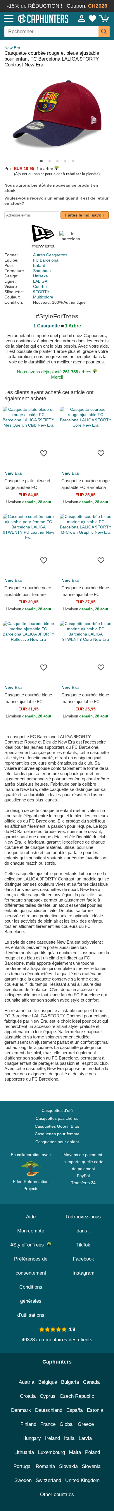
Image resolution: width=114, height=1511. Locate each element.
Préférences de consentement (30, 1266)
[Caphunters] (33, 18)
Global (67, 1424)
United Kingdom (82, 1480)
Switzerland (48, 1480)
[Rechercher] (104, 31)
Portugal (22, 1466)
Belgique (47, 1382)
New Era (12, 47)
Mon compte (30, 1231)
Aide (31, 1217)
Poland (92, 1452)
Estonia (95, 1410)
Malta (75, 1452)
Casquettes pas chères (57, 1118)
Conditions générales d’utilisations (30, 1301)
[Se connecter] (82, 18)
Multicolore (43, 297)
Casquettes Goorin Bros (57, 1126)
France (48, 1424)
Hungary (32, 1438)
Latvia (85, 1438)
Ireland (52, 1438)
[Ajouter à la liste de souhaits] (43, 453)
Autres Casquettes (50, 255)
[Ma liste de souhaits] (92, 18)
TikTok (83, 1245)
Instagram (83, 1273)
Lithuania (24, 1452)
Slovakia (68, 1466)
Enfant (39, 265)
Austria (26, 1382)
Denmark (21, 1410)
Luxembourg (51, 1452)
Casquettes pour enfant (57, 1141)
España (74, 1410)
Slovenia (91, 1466)
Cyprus (48, 1396)
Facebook (83, 1259)
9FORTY (41, 291)
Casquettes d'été (57, 1110)
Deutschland (48, 1410)
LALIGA (40, 281)
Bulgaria (70, 1382)
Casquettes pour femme (57, 1133)
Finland (28, 1424)
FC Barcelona (45, 260)
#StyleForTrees (29, 1245)
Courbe (40, 286)
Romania (45, 1466)
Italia (69, 1438)
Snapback (42, 270)
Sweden (23, 1480)
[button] (41, 161)
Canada (91, 1382)
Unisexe (40, 276)
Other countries (57, 1494)
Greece (86, 1424)
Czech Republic (77, 1396)
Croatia (28, 1396)
